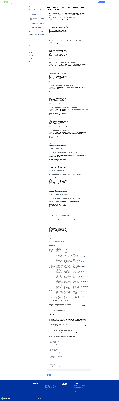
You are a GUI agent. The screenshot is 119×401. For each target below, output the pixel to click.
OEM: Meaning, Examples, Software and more (36, 23)
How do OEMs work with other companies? (36, 46)
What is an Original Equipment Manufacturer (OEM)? (36, 26)
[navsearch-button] (107, 2)
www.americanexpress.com (85, 286)
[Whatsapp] (50, 375)
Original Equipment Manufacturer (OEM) (35, 27)
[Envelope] (48, 375)
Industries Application (32, 59)
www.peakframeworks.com (85, 271)
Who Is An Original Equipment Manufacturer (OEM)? (36, 22)
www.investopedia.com (84, 250)
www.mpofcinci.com (84, 291)
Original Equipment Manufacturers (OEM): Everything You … (36, 32)
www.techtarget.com (84, 296)
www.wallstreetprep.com (84, 276)
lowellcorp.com (83, 256)
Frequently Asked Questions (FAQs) (35, 39)
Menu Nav (30, 58)
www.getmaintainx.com (84, 281)
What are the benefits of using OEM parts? (36, 49)
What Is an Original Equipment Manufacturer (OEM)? (36, 30)
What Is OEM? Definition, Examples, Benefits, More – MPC (37, 35)
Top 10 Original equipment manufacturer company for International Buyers (37, 14)
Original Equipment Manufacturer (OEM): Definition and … (37, 16)
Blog (53, 2)
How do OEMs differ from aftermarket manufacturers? (35, 56)
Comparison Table (32, 38)
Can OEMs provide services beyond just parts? (37, 52)
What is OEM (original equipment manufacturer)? (54, 362)
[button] (45, 10)
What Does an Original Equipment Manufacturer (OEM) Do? (37, 19)
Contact (30, 61)
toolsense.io (83, 266)
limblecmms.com (83, 261)
